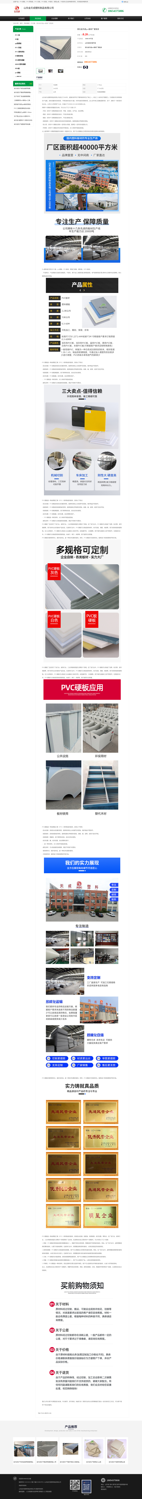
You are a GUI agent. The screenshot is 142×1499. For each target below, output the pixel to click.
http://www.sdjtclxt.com (44, 1413)
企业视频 (54, 18)
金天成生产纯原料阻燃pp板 (24, 1462)
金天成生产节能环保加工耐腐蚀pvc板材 (118, 1462)
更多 (31, 84)
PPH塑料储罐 (19, 60)
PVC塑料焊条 (20, 52)
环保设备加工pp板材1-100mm (22, 112)
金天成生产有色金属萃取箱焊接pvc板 (23, 88)
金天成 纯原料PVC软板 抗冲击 (23, 120)
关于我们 (71, 18)
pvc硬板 (17, 72)
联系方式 (120, 18)
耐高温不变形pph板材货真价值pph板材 (23, 104)
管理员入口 (42, 1491)
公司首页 (21, 18)
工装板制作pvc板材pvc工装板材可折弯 (23, 100)
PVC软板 (18, 47)
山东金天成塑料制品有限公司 (53, 1482)
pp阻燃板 (18, 43)
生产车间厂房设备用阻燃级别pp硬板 (23, 96)
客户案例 (104, 18)
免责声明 (36, 1491)
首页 (21, 23)
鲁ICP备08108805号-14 (38, 1482)
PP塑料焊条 (19, 56)
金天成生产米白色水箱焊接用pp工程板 (48, 1462)
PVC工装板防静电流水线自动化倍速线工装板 (23, 108)
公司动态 (87, 18)
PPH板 (17, 68)
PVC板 (33, 23)
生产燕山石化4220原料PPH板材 (23, 116)
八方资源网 (29, 1491)
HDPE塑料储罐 (20, 64)
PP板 (17, 39)
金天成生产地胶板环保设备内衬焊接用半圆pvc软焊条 (23, 124)
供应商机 (38, 18)
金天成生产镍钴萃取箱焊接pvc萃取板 (23, 92)
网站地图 (48, 1491)
